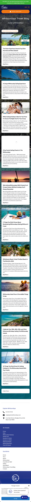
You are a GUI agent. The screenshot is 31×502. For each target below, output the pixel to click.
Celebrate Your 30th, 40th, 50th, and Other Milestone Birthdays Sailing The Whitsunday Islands (15, 331)
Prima (4, 431)
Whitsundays (6, 460)
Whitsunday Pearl (7, 443)
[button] (29, 485)
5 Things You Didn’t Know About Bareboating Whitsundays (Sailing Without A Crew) (15, 224)
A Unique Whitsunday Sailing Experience (14, 83)
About (4, 458)
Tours (4, 456)
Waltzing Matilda (7, 441)
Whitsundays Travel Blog (10, 400)
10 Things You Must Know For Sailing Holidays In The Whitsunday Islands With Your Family (14, 368)
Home (4, 455)
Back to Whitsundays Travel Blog (10, 31)
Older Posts (6, 391)
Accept (15, 498)
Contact (5, 468)
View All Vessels (7, 445)
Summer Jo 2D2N (7, 438)
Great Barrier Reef (7, 462)
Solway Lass (6, 436)
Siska (4, 433)
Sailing (4, 463)
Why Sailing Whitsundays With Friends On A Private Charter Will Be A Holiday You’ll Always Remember (15, 187)
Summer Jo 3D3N (7, 440)
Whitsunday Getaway (8, 434)
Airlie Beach (6, 465)
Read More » (5, 64)
